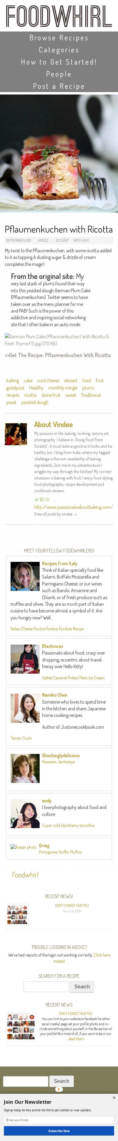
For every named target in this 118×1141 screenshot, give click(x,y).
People (59, 73)
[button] (59, 1102)
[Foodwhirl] (59, 18)
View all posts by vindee (55, 513)
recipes (12, 395)
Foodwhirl (25, 874)
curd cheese (48, 380)
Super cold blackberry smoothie (68, 825)
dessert (70, 380)
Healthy (36, 388)
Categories (59, 49)
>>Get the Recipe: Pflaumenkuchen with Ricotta (58, 355)
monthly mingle (62, 388)
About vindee (53, 424)
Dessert (62, 240)
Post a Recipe (59, 86)
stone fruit (51, 395)
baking (12, 380)
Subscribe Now (59, 1131)
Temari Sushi (21, 738)
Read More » (77, 1039)
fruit (100, 380)
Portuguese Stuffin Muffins (60, 851)
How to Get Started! (59, 61)
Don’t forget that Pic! (72, 905)
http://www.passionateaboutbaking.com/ (73, 507)
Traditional (91, 395)
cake (28, 380)
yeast (11, 402)
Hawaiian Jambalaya (58, 761)
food (86, 380)
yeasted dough (34, 402)
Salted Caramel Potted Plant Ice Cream (73, 677)
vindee (43, 240)
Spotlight (81, 240)
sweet (70, 395)
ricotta (30, 395)
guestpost (15, 388)
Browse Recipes (59, 37)
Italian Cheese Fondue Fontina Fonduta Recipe (47, 628)
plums (88, 388)
